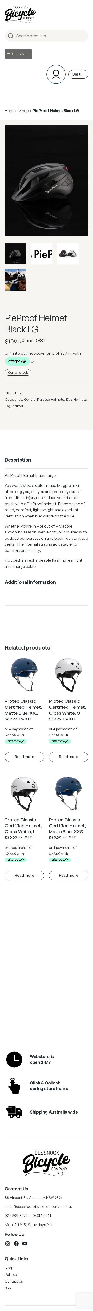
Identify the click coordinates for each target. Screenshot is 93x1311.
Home (10, 110)
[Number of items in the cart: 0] (78, 74)
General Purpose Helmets (44, 399)
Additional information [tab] (30, 582)
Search (82, 36)
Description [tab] (18, 460)
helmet (18, 406)
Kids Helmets (76, 399)
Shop (24, 110)
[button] (21, 54)
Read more (24, 756)
